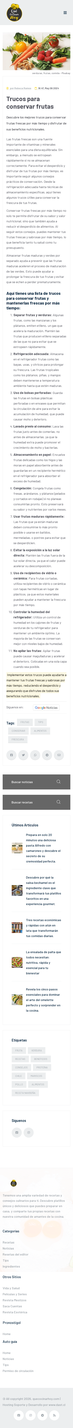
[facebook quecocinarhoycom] (17, 1133)
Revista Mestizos (14, 1300)
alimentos (40, 730)
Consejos (21, 1067)
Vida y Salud (11, 1288)
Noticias (8, 1248)
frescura (18, 739)
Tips (40, 722)
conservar (18, 730)
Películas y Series (15, 1294)
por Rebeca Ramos (20, 88)
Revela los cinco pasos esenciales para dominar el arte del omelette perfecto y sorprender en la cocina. (43, 999)
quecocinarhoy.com (46, 1399)
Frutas (25, 722)
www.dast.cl (57, 1405)
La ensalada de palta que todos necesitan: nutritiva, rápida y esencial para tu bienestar (43, 962)
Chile (18, 1075)
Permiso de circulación (18, 1371)
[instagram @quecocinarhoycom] (29, 1133)
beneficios (40, 1058)
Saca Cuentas (12, 1306)
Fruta (19, 1050)
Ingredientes (11, 1266)
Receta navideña (25, 1092)
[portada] (14, 13)
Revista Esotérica (15, 1312)
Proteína (42, 1067)
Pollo (19, 1084)
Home (7, 1334)
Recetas (20, 1058)
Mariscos (36, 1075)
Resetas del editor (15, 1254)
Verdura (36, 1050)
